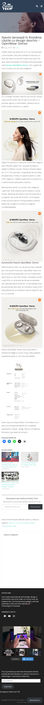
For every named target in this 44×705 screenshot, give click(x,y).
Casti (17, 48)
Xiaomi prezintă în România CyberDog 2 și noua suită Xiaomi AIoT (9, 465)
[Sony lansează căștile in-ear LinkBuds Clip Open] (29, 457)
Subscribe (7, 686)
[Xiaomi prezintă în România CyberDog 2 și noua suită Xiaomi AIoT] (10, 457)
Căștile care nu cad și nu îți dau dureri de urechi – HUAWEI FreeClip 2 (10, 485)
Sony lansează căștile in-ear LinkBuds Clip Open (29, 464)
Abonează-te (35, 507)
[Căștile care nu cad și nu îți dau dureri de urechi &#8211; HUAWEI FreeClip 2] (10, 477)
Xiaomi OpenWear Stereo (17, 65)
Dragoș (25, 702)
